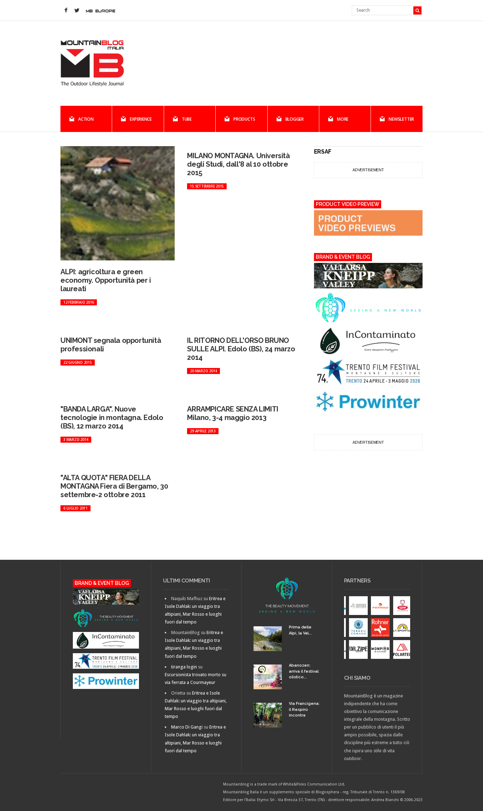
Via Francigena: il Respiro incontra (304, 709)
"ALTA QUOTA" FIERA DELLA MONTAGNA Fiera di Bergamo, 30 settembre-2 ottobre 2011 (114, 486)
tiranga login (184, 666)
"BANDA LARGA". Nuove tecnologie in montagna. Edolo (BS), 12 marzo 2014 (111, 417)
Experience (141, 119)
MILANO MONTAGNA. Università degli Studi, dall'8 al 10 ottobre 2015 (238, 164)
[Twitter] (76, 10)
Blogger (294, 119)
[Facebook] (65, 10)
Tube (187, 119)
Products (244, 119)
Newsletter (401, 119)
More (342, 119)
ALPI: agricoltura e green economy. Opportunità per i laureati (105, 280)
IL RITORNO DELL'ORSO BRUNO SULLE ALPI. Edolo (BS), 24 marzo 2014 (241, 349)
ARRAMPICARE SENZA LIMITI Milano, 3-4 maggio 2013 (232, 413)
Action (86, 119)
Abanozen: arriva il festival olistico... (304, 671)
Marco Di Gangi (187, 727)
